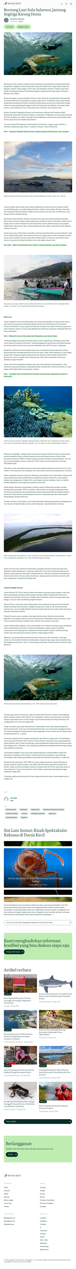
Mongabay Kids (9, 1221)
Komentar (9, 27)
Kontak (42, 1191)
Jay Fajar (13, 798)
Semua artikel (11, 1121)
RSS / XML (44, 1240)
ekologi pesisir (11, 809)
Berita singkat (8, 1200)
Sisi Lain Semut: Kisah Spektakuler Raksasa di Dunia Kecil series (29, 922)
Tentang (43, 1187)
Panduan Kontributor (47, 1200)
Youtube (43, 1224)
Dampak (43, 1206)
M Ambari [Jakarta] (17, 19)
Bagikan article (23, 27)
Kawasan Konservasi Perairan (53, 809)
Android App (44, 1246)
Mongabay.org (9, 1224)
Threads (43, 1234)
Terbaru (6, 1206)
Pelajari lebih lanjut (13, 952)
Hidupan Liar (35, 809)
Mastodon (43, 1243)
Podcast (7, 1191)
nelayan (24, 813)
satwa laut (52, 813)
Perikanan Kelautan (38, 813)
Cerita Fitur (8, 1203)
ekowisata (23, 809)
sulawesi (20, 21)
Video (6, 1187)
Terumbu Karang (11, 817)
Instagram (43, 1221)
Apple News (44, 1249)
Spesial (6, 1197)
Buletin (10, 1154)
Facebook (43, 1230)
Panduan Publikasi (46, 1203)
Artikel (6, 1194)
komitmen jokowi (12, 813)
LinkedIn (43, 1218)
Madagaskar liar (9, 1218)
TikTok (42, 1237)
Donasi (42, 1194)
